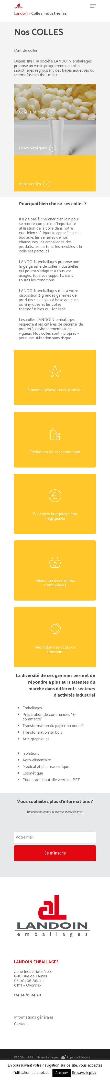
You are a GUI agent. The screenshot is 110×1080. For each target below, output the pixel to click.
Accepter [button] (62, 1073)
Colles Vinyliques (33, 148)
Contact (21, 1024)
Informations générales (33, 1017)
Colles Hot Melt (32, 112)
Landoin (21, 13)
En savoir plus (84, 1073)
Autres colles (30, 184)
